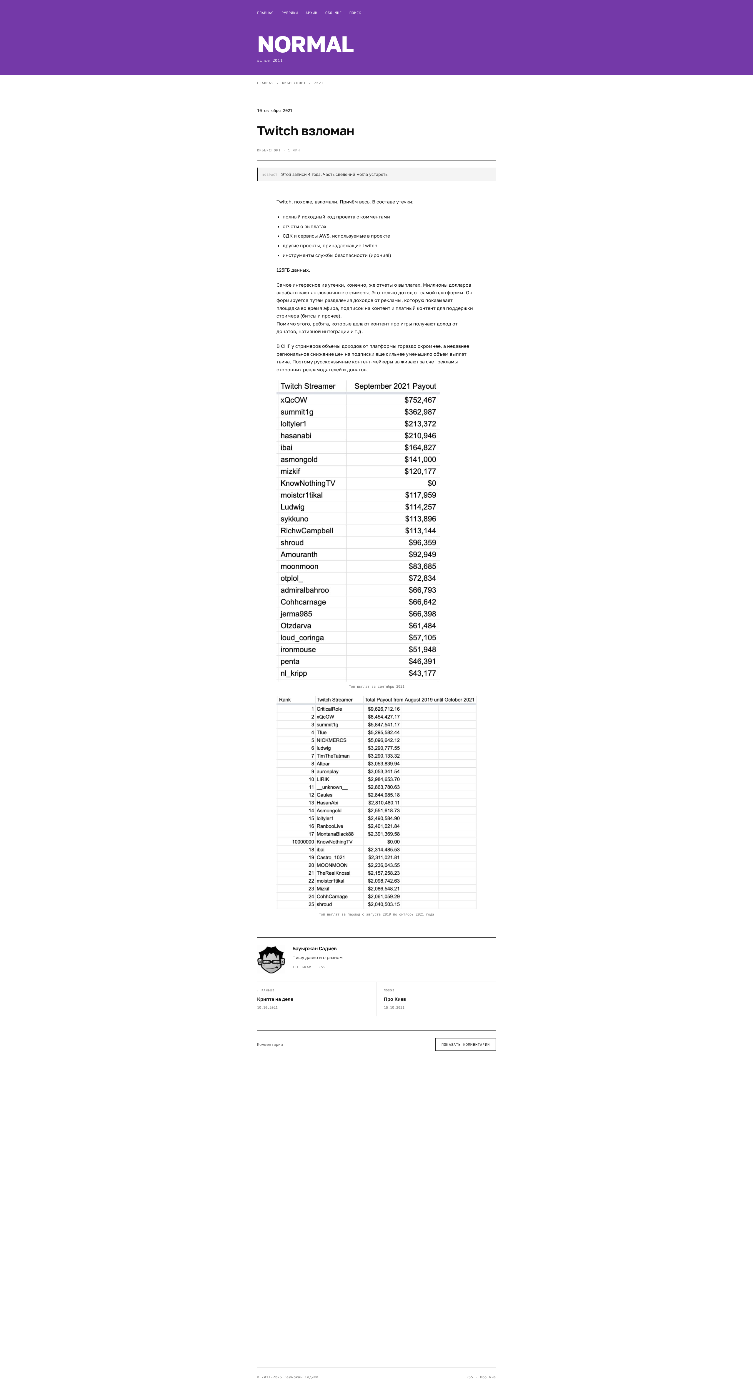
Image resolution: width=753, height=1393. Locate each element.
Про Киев (395, 999)
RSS (322, 967)
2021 (319, 83)
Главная (265, 12)
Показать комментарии (466, 1044)
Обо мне (333, 12)
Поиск (355, 12)
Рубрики (289, 12)
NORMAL (305, 43)
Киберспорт (294, 83)
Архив (311, 12)
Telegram (301, 967)
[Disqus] (376, 1131)
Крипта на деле (275, 999)
